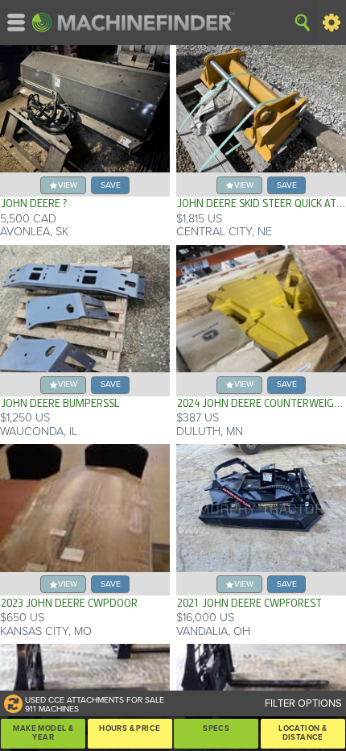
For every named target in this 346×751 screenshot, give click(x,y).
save (111, 185)
